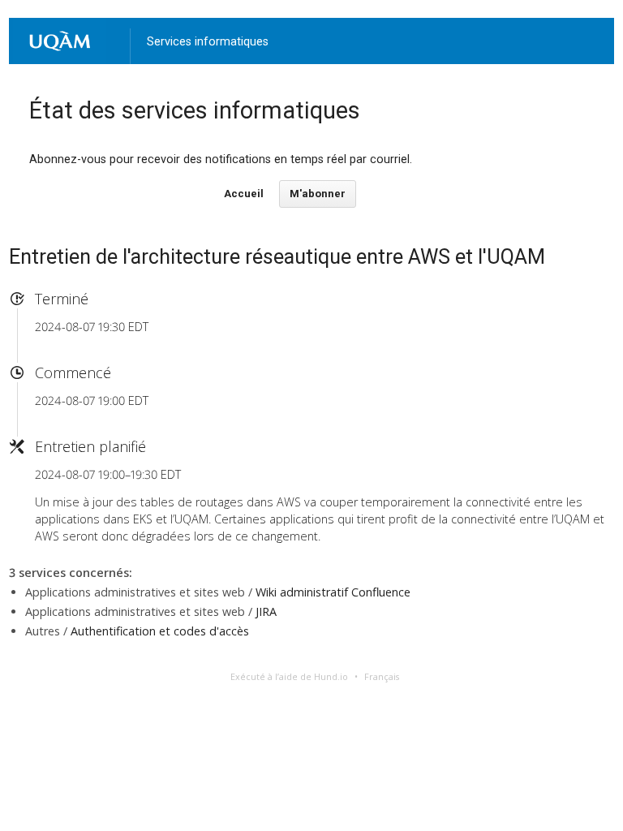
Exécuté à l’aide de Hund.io (289, 676)
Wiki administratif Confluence (333, 592)
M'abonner (318, 193)
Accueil (244, 193)
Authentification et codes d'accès (160, 631)
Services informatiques (208, 42)
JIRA (266, 611)
